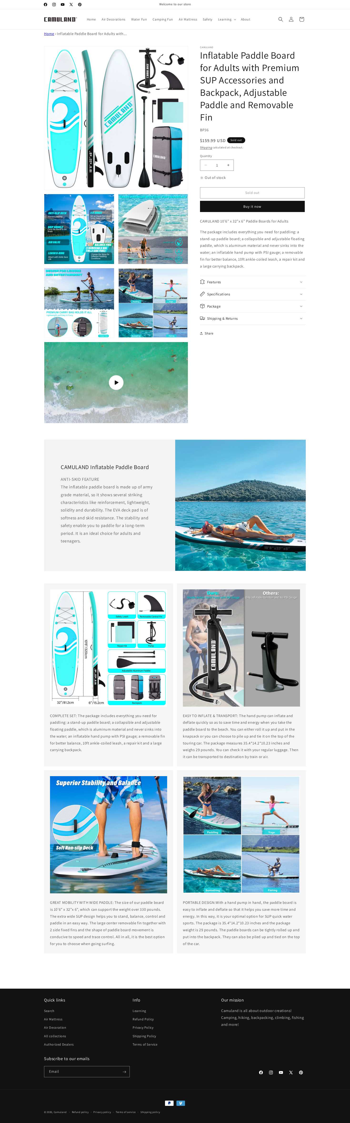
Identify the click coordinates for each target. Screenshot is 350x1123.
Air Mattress (53, 1019)
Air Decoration (55, 1028)
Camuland (60, 1112)
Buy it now (252, 206)
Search (49, 1011)
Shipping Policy (144, 1036)
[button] (226, 19)
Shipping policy (150, 1111)
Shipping (206, 147)
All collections (55, 1036)
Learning (139, 1011)
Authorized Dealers (59, 1044)
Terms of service (126, 1111)
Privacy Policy (143, 1028)
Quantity (206, 156)
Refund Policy (143, 1019)
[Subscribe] (124, 1071)
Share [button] (209, 333)
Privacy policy (102, 1111)
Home (49, 33)
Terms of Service (145, 1044)
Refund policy (80, 1111)
